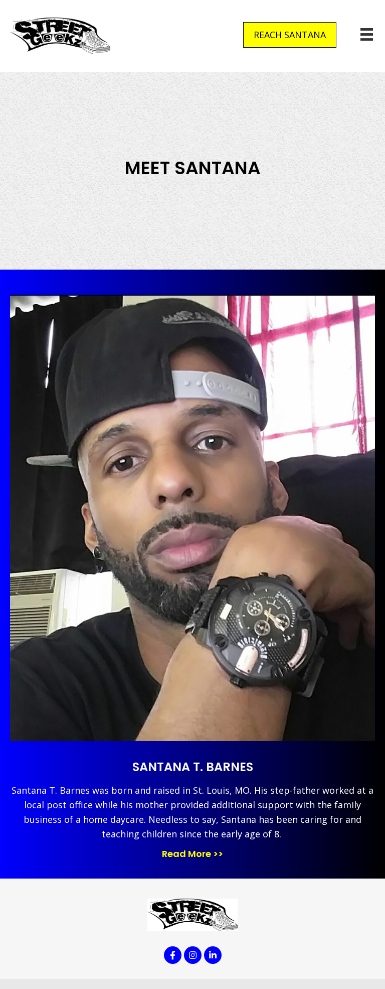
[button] (289, 35)
